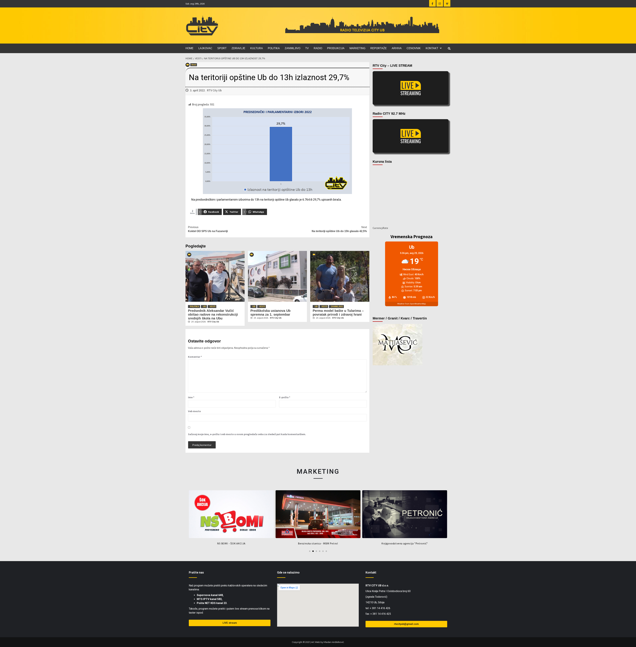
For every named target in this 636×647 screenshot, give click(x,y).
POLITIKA (274, 48)
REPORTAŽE (378, 48)
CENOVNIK (414, 48)
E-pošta (284, 397)
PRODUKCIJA (335, 48)
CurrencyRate (380, 228)
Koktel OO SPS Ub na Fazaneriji (208, 229)
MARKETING (357, 48)
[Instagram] (439, 3)
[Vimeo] (447, 3)
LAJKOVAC (205, 48)
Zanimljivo (337, 306)
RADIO (318, 48)
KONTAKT (432, 48)
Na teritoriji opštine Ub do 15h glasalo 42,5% (339, 229)
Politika (194, 306)
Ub (204, 306)
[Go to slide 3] (316, 551)
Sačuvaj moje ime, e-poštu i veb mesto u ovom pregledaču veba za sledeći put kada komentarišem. (247, 434)
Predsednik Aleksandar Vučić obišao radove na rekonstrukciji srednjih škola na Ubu (213, 314)
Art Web (315, 642)
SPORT (222, 48)
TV (307, 48)
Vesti (193, 65)
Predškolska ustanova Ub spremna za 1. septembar (270, 312)
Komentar (195, 356)
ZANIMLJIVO (292, 48)
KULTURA (256, 48)
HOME (189, 48)
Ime (191, 397)
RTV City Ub (214, 90)
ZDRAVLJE (238, 48)
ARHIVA (397, 48)
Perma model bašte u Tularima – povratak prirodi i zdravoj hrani (338, 312)
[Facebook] (432, 3)
